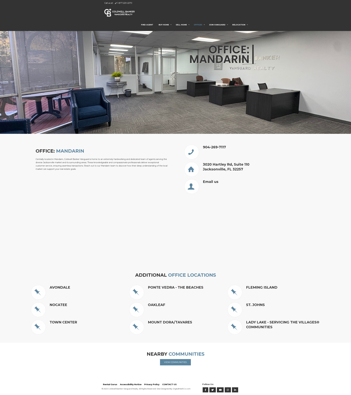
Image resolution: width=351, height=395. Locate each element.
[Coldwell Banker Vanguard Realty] (119, 12)
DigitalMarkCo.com (181, 389)
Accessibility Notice (130, 384)
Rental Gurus (110, 384)
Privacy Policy (151, 384)
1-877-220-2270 (124, 3)
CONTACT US (169, 384)
